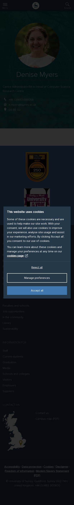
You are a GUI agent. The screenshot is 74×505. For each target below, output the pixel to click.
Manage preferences (37, 278)
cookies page (15, 256)
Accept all (37, 290)
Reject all (37, 267)
